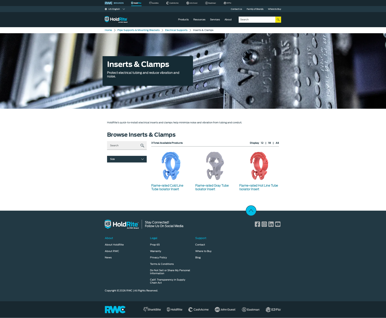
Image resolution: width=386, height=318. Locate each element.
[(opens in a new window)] (154, 3)
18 (269, 142)
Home (108, 30)
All (277, 142)
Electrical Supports (176, 30)
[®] (136, 3)
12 (262, 142)
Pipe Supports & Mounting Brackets (138, 30)
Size (112, 159)
